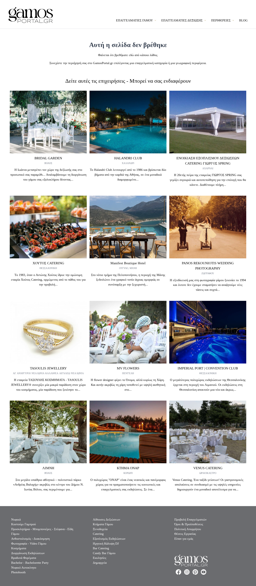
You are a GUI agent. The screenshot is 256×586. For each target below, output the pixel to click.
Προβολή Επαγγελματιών (190, 519)
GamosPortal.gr (103, 63)
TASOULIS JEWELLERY (48, 368)
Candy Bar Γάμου (104, 553)
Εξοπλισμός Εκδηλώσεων (109, 538)
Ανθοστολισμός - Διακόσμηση (30, 538)
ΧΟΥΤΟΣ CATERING (48, 263)
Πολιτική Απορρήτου (187, 529)
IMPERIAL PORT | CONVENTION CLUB (208, 368)
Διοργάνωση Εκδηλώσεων (28, 553)
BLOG (243, 20)
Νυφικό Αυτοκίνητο (23, 567)
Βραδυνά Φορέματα (23, 558)
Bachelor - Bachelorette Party (30, 562)
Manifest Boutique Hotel (128, 263)
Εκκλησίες (99, 558)
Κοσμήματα (18, 548)
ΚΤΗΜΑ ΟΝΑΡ (128, 468)
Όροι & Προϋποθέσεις (188, 524)
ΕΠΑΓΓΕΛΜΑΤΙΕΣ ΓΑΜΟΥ (135, 20)
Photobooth (18, 572)
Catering (98, 534)
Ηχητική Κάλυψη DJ (106, 543)
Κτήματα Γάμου (103, 524)
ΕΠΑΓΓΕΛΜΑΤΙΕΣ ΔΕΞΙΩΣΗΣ (182, 20)
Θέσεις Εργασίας (185, 534)
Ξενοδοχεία (100, 529)
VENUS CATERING (207, 468)
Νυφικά (16, 519)
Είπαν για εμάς (183, 538)
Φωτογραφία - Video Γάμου (28, 543)
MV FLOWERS (128, 368)
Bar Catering (101, 548)
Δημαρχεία (100, 562)
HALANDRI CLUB (128, 158)
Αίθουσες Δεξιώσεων (106, 519)
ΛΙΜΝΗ (48, 468)
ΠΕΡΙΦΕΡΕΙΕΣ (221, 20)
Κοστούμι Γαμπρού (23, 524)
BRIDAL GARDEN (48, 158)
